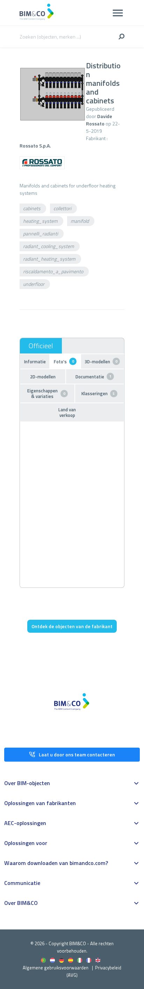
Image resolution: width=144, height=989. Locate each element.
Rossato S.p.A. (35, 145)
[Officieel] (41, 345)
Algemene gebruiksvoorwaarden (55, 967)
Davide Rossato (99, 119)
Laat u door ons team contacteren (77, 754)
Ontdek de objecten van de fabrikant (72, 626)
